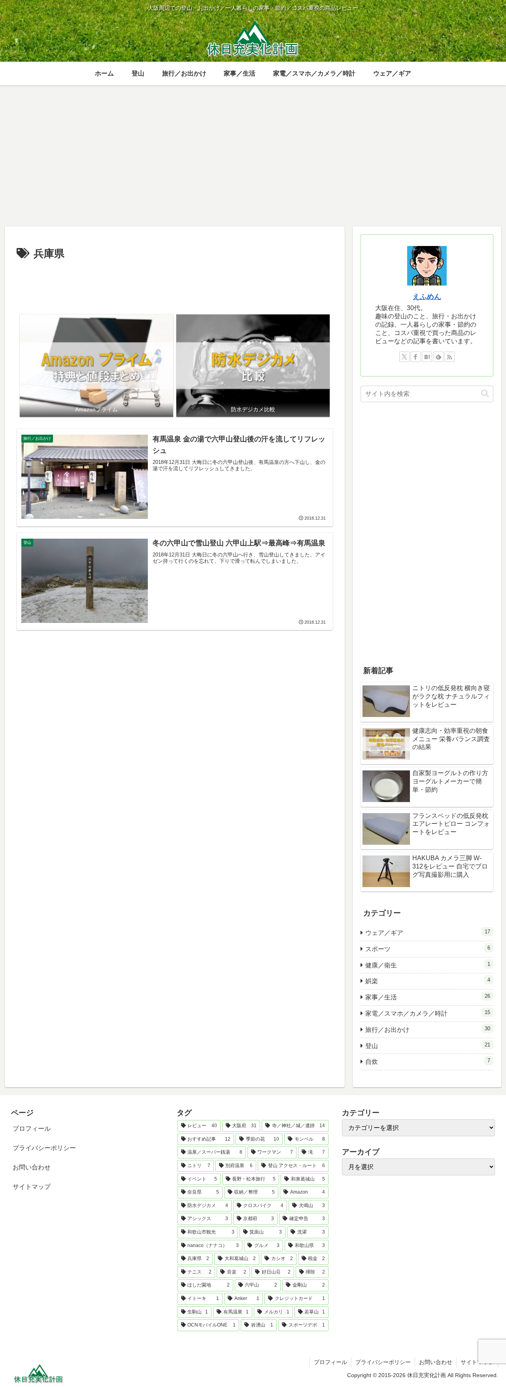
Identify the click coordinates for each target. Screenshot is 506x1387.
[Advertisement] (175, 285)
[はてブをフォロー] (427, 357)
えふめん (427, 297)
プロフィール (32, 1128)
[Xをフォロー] (404, 357)
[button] (485, 393)
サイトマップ (32, 1186)
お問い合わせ (32, 1167)
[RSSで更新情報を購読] (449, 357)
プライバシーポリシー (44, 1148)
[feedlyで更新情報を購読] (438, 357)
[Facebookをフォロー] (415, 357)
